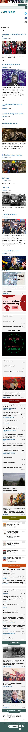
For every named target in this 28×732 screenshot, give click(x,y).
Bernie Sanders (5, 583)
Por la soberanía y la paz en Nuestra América (14, 313)
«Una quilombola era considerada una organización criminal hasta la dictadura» (14, 511)
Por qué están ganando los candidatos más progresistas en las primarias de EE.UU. (13, 581)
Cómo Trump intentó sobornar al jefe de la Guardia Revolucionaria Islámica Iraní (14, 444)
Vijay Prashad (5, 408)
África (4, 440)
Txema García (5, 293)
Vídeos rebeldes (14, 453)
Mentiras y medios (11, 447)
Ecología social (11, 417)
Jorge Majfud (4, 578)
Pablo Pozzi (5, 423)
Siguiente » (8, 270)
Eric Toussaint (5, 719)
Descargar (24, 523)
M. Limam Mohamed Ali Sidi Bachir (9, 439)
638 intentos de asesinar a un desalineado (13, 577)
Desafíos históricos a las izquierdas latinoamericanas (12, 683)
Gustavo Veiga (5, 514)
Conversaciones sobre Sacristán (11, 395)
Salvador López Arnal (6, 397)
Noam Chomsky (14, 689)
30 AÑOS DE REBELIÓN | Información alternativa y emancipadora (14, 288)
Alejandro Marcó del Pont (6, 571)
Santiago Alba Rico (6, 707)
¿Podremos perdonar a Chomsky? (11, 706)
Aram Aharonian (6, 430)
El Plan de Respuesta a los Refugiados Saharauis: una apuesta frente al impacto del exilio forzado (13, 436)
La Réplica (14, 586)
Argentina (8, 453)
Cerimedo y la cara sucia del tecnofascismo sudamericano (10, 427)
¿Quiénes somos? (13, 726)
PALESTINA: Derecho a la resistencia (14, 357)
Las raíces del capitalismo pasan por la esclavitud (13, 405)
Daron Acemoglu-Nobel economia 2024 (13, 326)
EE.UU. (8, 423)
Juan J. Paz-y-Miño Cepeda (7, 686)
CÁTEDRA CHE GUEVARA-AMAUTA (14, 710)
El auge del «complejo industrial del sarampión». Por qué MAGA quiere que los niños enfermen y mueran (14, 414)
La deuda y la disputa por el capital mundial (13, 569)
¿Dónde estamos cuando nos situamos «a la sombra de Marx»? (13, 663)
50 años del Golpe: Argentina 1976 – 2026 (13, 450)
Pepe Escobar (5, 447)
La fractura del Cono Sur (8, 573)
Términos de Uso (6, 724)
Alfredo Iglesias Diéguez (7, 666)
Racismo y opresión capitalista (9, 409)
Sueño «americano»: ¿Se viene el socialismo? (11, 421)
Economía (10, 408)
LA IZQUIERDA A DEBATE (14, 642)
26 (4, 270)
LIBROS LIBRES (14, 517)
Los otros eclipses (7, 291)
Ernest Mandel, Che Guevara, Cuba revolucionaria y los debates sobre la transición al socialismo (12, 716)
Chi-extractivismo (8, 316)
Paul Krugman (5, 417)
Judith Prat (5, 492)
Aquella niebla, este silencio (10, 490)
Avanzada (16, 4)
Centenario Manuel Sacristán (14, 375)
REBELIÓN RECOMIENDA (14, 400)
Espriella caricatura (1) (9, 321)
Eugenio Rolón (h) (6, 452)
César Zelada (4, 38)
